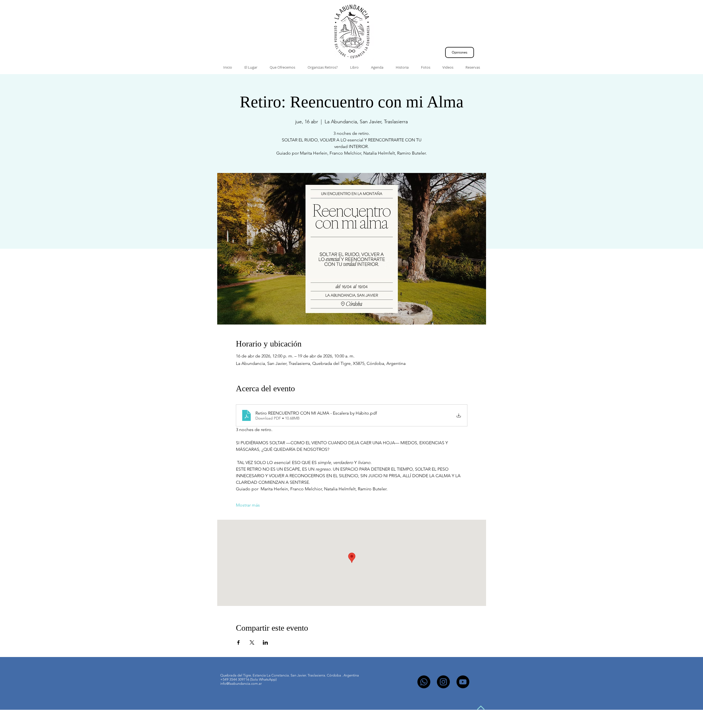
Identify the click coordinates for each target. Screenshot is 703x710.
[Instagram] (443, 681)
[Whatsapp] (423, 681)
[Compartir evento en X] (252, 642)
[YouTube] (462, 681)
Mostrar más (248, 505)
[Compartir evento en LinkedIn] (265, 642)
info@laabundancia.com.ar (241, 683)
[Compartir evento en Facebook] (238, 642)
